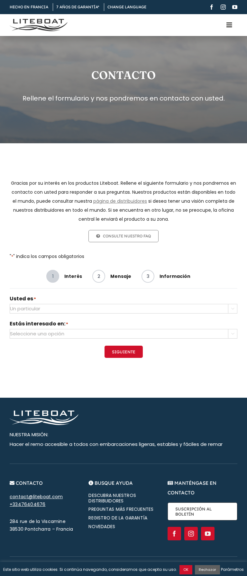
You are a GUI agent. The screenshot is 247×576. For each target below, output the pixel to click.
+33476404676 (28, 504)
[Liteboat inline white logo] (44, 413)
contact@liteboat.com (36, 496)
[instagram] (223, 7)
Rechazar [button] (207, 569)
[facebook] (211, 7)
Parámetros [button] (232, 569)
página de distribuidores (120, 201)
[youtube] (234, 7)
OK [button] (185, 569)
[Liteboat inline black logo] (39, 21)
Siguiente (123, 351)
